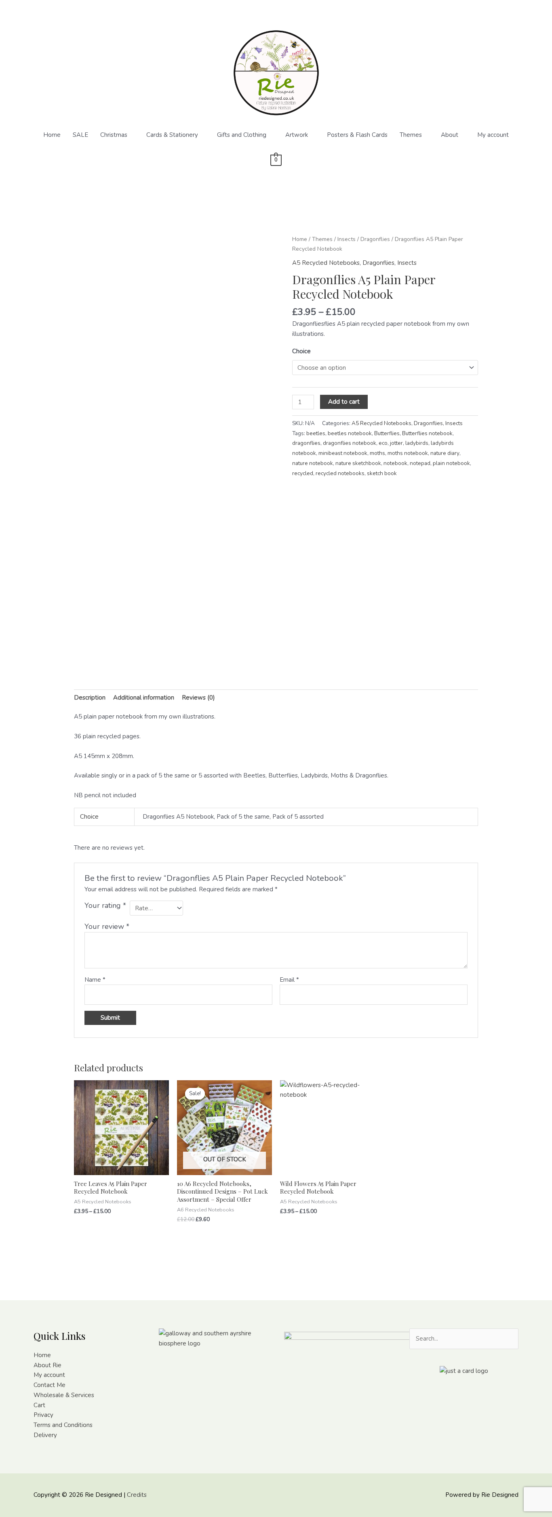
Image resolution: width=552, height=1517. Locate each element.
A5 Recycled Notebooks (326, 263)
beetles (315, 433)
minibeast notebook (342, 453)
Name (94, 980)
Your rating (105, 905)
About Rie (47, 1365)
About (449, 135)
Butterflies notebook (427, 433)
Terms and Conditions (63, 1425)
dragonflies (306, 443)
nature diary (444, 453)
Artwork (296, 135)
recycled (302, 473)
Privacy (43, 1415)
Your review (106, 926)
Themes (411, 135)
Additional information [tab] (143, 698)
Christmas (113, 135)
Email (289, 980)
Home (52, 135)
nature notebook (312, 463)
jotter (396, 443)
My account (493, 135)
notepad (420, 463)
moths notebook (408, 453)
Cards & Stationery (172, 135)
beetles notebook (350, 433)
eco (383, 443)
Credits (137, 1495)
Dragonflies (375, 239)
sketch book (382, 473)
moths (377, 453)
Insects (346, 239)
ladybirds (416, 443)
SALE (80, 135)
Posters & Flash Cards (357, 135)
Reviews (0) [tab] (198, 698)
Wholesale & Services (64, 1395)
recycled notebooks (340, 473)
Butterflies (387, 433)
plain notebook (451, 463)
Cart (39, 1405)
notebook (395, 463)
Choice (301, 351)
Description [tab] (89, 698)
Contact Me (49, 1385)
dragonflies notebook (349, 443)
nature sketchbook (358, 463)
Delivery (45, 1435)
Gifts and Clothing (241, 135)
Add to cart (344, 402)
